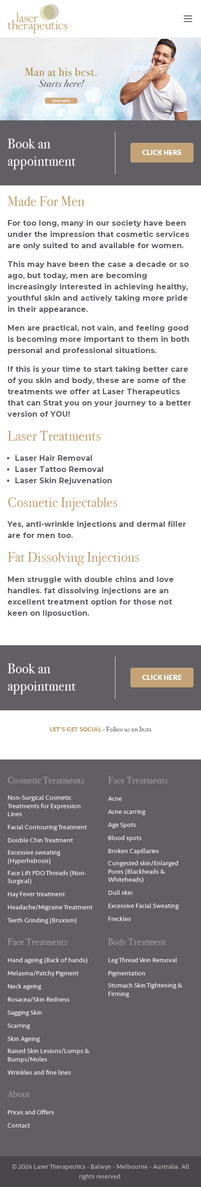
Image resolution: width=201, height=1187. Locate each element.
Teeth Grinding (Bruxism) (42, 920)
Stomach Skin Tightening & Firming (145, 989)
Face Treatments (138, 780)
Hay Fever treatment (36, 894)
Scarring (18, 1026)
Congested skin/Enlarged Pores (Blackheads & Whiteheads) (143, 871)
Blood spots (125, 838)
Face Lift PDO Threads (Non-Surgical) (46, 877)
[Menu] (188, 18)
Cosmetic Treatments (45, 780)
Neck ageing (24, 986)
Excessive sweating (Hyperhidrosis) (33, 856)
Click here (162, 152)
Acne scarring (126, 812)
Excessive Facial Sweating (143, 906)
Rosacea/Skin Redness (38, 999)
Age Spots (122, 825)
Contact (18, 1125)
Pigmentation (126, 973)
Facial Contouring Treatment (47, 827)
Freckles (119, 919)
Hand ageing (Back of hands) (47, 960)
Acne (115, 799)
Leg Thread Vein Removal (142, 960)
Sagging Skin (24, 1013)
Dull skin (120, 893)
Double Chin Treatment (40, 840)
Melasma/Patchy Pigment (43, 973)
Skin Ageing (23, 1039)
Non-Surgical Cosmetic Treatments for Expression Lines (44, 806)
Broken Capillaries (133, 851)
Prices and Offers (30, 1112)
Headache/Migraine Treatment (50, 907)
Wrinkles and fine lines (39, 1072)
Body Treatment (137, 941)
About (18, 1093)
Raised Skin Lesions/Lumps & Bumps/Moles (48, 1055)
